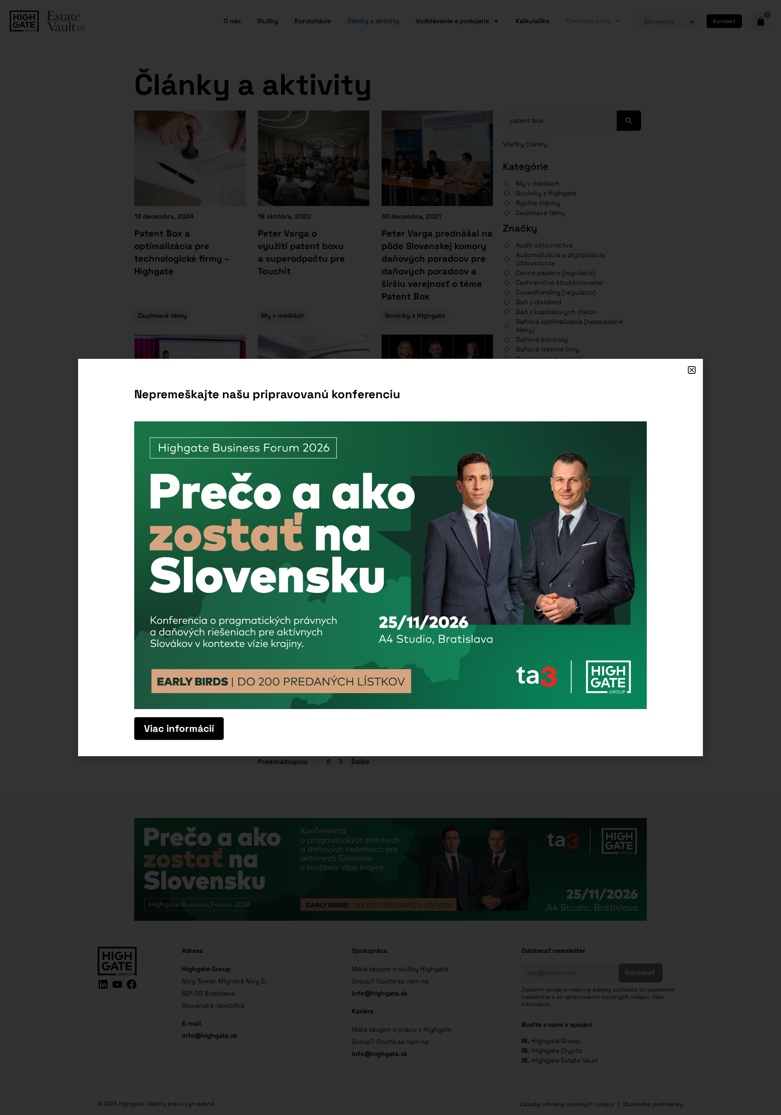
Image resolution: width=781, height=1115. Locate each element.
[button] (692, 370)
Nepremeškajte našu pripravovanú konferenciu (267, 393)
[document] (390, 557)
